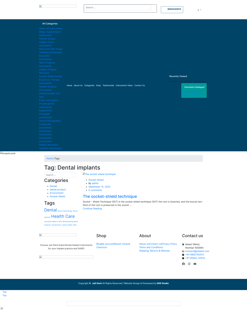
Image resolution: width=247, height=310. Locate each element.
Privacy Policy (169, 243)
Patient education (48, 144)
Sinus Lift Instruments (50, 28)
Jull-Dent (97, 283)
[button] (198, 10)
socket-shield (67, 225)
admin (95, 183)
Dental (53, 186)
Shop (98, 85)
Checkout (101, 247)
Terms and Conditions (151, 247)
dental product (58, 189)
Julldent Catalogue (191, 91)
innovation (48, 221)
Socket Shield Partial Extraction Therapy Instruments (50, 80)
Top (4, 291)
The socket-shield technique (110, 196)
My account (107, 243)
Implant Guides (47, 38)
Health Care (63, 216)
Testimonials (108, 85)
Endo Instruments (48, 100)
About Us (78, 85)
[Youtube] (195, 264)
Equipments (45, 110)
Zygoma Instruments (50, 148)
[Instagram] (189, 264)
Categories (89, 85)
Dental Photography (50, 120)
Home (69, 85)
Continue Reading (92, 208)
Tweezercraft (188, 95)
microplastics (56, 225)
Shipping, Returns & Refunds (154, 250)
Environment (56, 193)
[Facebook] (183, 264)
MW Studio (163, 283)
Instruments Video (124, 85)
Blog (98, 243)
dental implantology (65, 211)
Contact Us (139, 85)
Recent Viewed (122, 243)
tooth (74, 225)
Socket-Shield (57, 196)
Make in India (57, 221)
